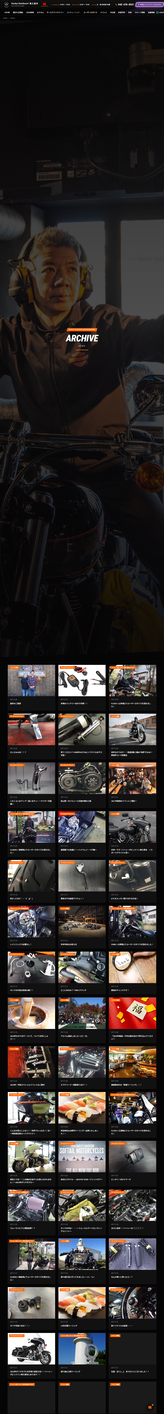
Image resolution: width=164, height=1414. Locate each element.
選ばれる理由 (18, 12)
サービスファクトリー (55, 12)
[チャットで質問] (150, 1407)
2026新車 (30, 12)
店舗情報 (151, 12)
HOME (7, 12)
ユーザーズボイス (90, 12)
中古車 (112, 12)
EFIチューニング (73, 12)
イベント (103, 12)
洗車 (130, 12)
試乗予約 (121, 12)
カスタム (40, 12)
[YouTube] (44, 4)
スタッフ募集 (140, 12)
